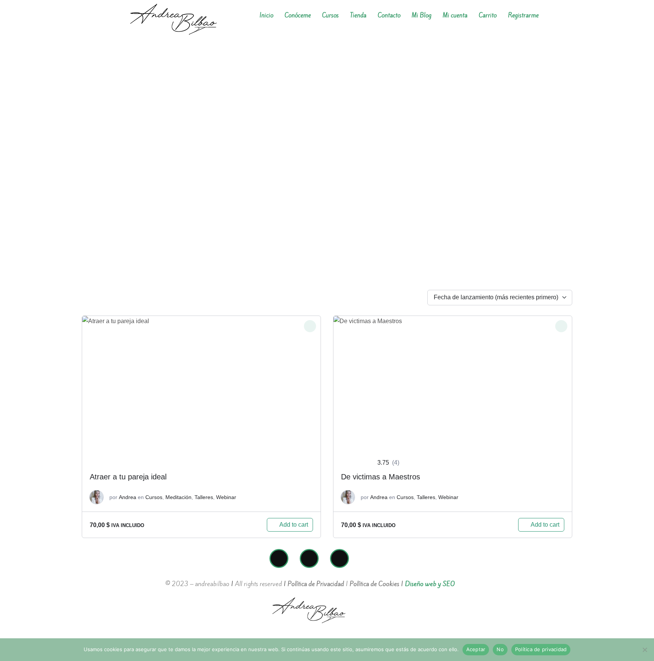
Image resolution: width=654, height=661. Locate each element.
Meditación (178, 497)
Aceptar (476, 649)
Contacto (389, 15)
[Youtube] (339, 558)
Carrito (488, 15)
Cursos (330, 15)
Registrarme (523, 15)
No (500, 649)
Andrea (127, 497)
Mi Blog (421, 15)
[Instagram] (309, 558)
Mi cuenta (455, 15)
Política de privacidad (541, 649)
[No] (644, 649)
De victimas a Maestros (380, 477)
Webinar (226, 497)
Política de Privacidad (316, 583)
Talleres (204, 497)
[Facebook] (278, 558)
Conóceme (298, 15)
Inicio (266, 15)
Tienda (358, 15)
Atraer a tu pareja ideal (128, 477)
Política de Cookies (374, 583)
